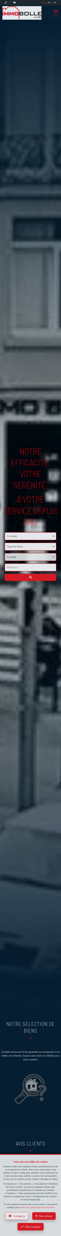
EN (49, 2)
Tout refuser (45, 1216)
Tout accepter (32, 1226)
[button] (30, 557)
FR (43, 2)
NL (55, 2)
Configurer (19, 1216)
